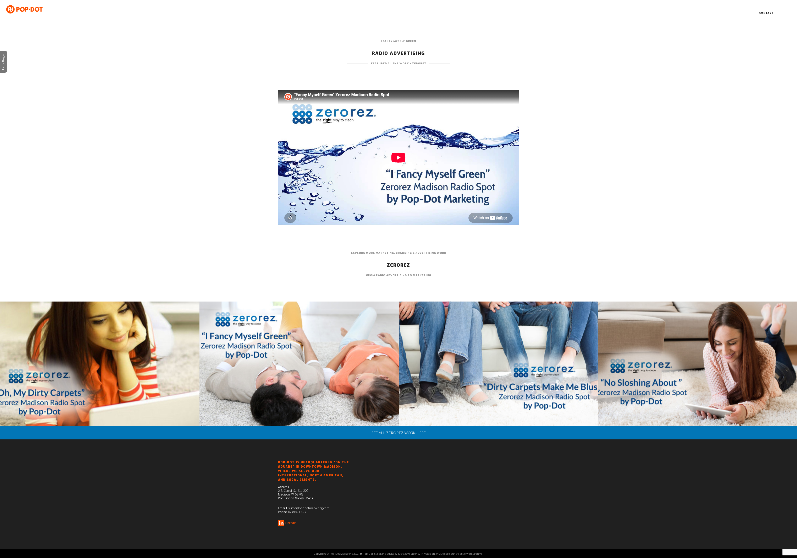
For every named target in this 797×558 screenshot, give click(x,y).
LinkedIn (290, 523)
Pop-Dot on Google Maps (295, 498)
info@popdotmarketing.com (310, 508)
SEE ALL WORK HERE (399, 432)
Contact (766, 13)
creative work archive (469, 554)
